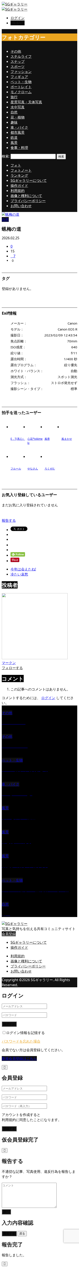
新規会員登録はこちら (19, 1058)
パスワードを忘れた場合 (21, 1041)
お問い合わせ (21, 205)
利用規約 (18, 190)
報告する (9, 520)
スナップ (18, 61)
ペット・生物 (21, 81)
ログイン (18, 17)
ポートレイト (21, 86)
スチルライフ (21, 56)
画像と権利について (26, 195)
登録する (9, 1128)
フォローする (12, 667)
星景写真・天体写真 (26, 102)
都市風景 (18, 132)
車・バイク (19, 127)
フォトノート (21, 170)
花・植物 (18, 117)
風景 (14, 142)
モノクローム (21, 91)
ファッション (21, 71)
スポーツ (18, 66)
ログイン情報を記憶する (25, 1032)
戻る (22, 1233)
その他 (16, 51)
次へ (6, 1211)
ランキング (19, 175)
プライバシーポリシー (28, 200)
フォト (16, 165)
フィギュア (19, 76)
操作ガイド (19, 185)
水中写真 (18, 107)
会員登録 (18, 22)
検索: (6, 156)
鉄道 (14, 137)
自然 (14, 112)
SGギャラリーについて (29, 180)
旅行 (14, 97)
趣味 (14, 122)
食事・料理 (19, 147)
